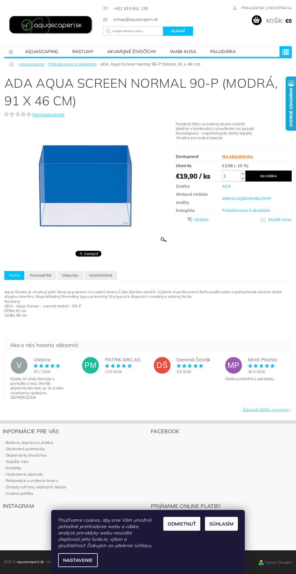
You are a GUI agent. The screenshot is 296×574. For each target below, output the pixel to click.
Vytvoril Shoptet (278, 562)
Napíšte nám (17, 461)
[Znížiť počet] (242, 178)
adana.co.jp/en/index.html (246, 198)
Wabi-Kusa (183, 51)
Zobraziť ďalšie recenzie (266, 409)
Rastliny (83, 51)
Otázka (201, 219)
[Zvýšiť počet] (242, 173)
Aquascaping (41, 51)
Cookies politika (19, 493)
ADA (226, 186)
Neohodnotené (48, 114)
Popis (14, 275)
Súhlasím (221, 524)
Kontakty (14, 467)
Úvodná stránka (11, 51)
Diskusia (70, 275)
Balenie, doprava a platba (29, 442)
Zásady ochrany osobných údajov (36, 487)
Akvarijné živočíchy (131, 51)
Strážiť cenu (279, 219)
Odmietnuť (182, 524)
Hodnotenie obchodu (24, 474)
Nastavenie (78, 560)
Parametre (41, 275)
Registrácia (280, 8)
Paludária (223, 51)
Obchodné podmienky (25, 448)
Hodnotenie (100, 275)
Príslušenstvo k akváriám (246, 210)
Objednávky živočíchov (26, 455)
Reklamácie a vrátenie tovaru (32, 480)
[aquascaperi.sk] (52, 25)
